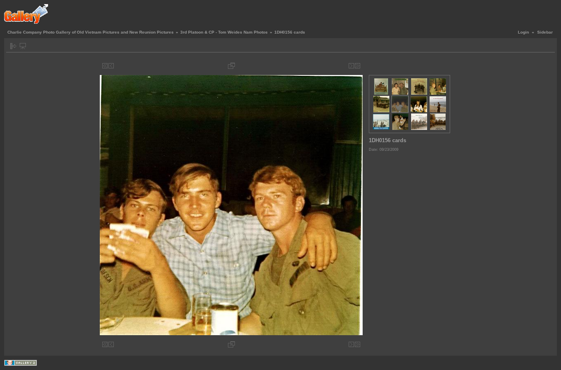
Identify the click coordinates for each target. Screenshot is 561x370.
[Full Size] (231, 66)
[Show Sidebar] (13, 46)
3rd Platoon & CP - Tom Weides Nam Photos (224, 32)
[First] (105, 66)
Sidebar (545, 32)
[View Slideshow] (23, 46)
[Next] (351, 66)
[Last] (357, 66)
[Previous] (111, 66)
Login (523, 32)
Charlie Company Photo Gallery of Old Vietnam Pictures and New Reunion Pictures (90, 32)
